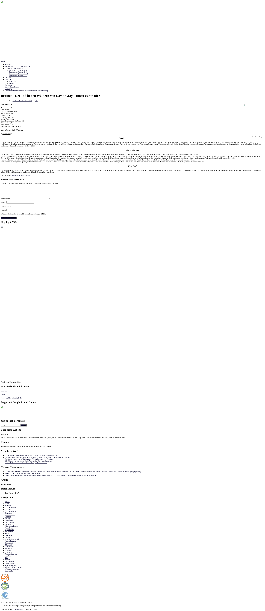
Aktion (7, 502)
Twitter (3, 394)
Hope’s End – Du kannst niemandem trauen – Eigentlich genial (75, 475)
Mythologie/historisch (12, 539)
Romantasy (8, 552)
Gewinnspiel (9, 520)
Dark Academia (10, 515)
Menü (3, 61)
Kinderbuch (9, 532)
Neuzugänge (9, 543)
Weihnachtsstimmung (12, 569)
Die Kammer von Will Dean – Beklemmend (26, 473)
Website (3, 210)
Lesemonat (8, 535)
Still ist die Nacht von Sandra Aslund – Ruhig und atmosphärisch (26, 463)
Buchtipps (8, 89)
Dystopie (8, 517)
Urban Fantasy (10, 563)
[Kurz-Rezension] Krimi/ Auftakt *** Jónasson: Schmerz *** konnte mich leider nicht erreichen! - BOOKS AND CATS (44, 472)
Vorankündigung (10, 565)
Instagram (4, 391)
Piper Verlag (6, 134)
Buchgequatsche (10, 507)
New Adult (8, 545)
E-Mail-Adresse (6, 206)
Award (7, 504)
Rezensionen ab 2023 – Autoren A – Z (17, 66)
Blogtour (8, 505)
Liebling (7, 537)
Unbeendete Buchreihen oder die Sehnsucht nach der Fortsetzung (26, 91)
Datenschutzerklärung (12, 87)
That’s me (12, 81)
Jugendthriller (9, 530)
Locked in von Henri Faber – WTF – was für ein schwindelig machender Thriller (31, 455)
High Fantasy (9, 522)
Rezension (26, 175)
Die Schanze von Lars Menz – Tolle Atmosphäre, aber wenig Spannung (28, 461)
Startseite (8, 64)
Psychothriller (9, 546)
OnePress (17, 609)
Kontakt (11, 83)
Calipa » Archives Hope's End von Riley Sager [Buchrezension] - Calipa (28, 475)
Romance (8, 550)
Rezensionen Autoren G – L (18, 72)
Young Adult (9, 571)
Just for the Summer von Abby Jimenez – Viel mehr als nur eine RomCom (29, 459)
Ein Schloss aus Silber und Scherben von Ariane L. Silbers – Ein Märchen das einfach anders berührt (38, 457)
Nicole (7, 473)
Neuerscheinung (10, 541)
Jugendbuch (9, 528)
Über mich (8, 79)
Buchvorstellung (17, 175)
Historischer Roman (11, 526)
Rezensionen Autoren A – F (18, 70)
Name (3, 202)
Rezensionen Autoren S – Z (18, 76)
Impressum (8, 85)
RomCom (8, 556)
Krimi (7, 533)
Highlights (8, 524)
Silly (36, 101)
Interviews (8, 77)
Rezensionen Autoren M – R (18, 74)
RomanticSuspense (11, 554)
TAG (6, 558)
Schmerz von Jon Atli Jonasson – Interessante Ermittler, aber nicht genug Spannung (113, 472)
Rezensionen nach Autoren (14, 68)
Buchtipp (8, 509)
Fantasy (7, 518)
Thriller (7, 560)
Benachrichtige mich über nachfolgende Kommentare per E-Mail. (24, 214)
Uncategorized (9, 561)
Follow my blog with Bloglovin (11, 398)
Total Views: (9, 493)
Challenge (8, 513)
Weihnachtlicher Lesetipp (13, 567)
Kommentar (5, 199)
